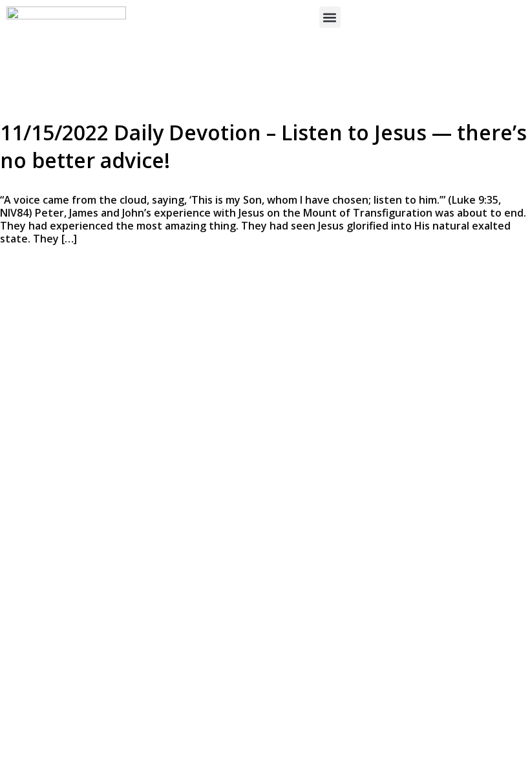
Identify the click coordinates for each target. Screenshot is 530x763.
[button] (330, 17)
